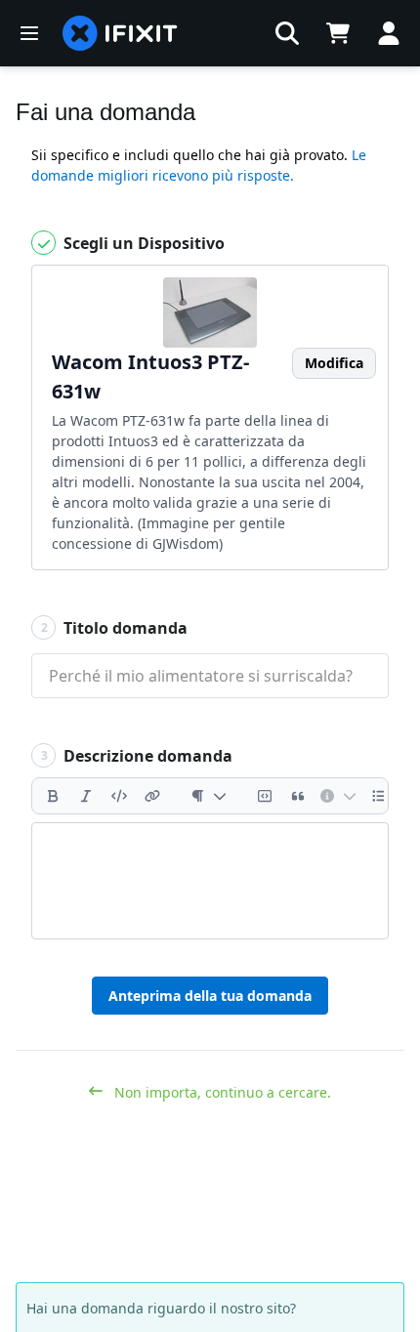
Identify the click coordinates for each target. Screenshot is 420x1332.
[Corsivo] (86, 796)
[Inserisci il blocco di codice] (264, 796)
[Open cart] (337, 33)
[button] (287, 33)
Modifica (334, 363)
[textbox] (210, 880)
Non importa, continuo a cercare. (220, 1092)
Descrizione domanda (137, 756)
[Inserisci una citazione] (298, 796)
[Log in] (388, 33)
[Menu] (29, 33)
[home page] (120, 33)
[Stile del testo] (208, 796)
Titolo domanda (115, 628)
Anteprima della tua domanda (210, 995)
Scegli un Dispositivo (142, 243)
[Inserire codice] (119, 796)
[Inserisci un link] (152, 796)
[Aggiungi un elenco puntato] (379, 796)
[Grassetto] (52, 796)
